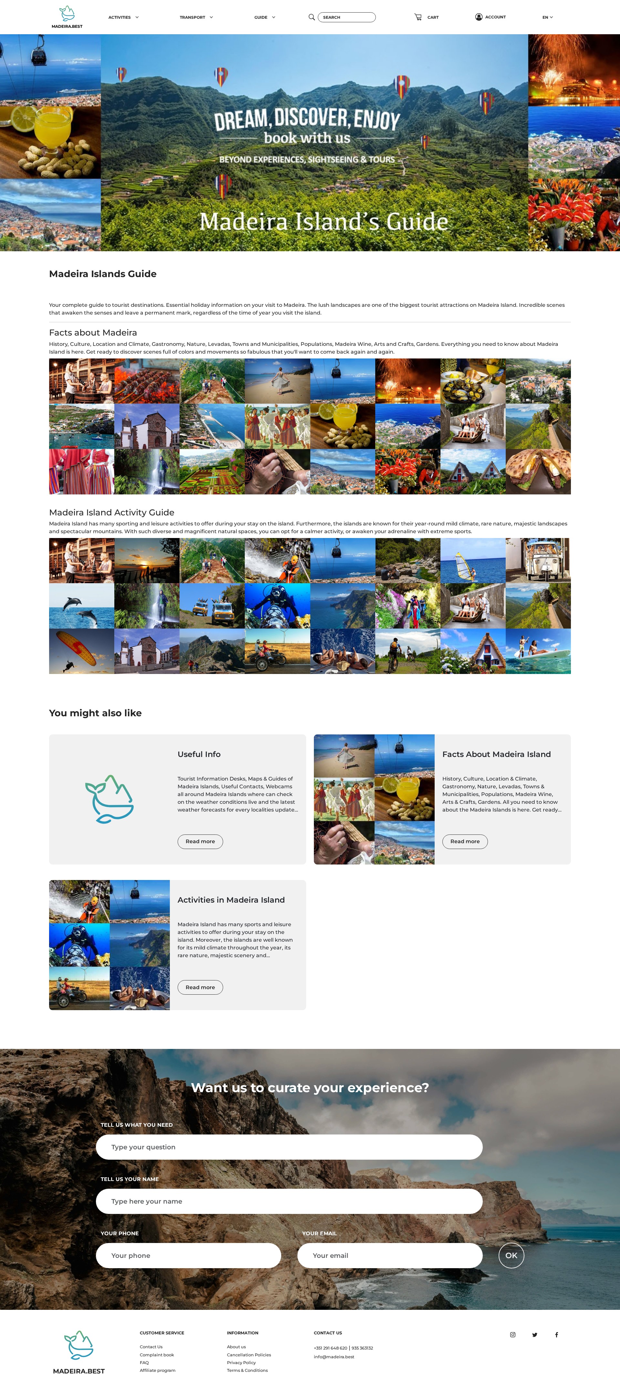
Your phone (120, 1233)
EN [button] (545, 17)
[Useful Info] (109, 799)
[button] (137, 17)
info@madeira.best (334, 1356)
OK (511, 1255)
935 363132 (362, 1348)
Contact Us (151, 1346)
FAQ (144, 1362)
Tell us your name (130, 1179)
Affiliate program (158, 1370)
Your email (319, 1233)
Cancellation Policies (249, 1354)
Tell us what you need (137, 1125)
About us (236, 1346)
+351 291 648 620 (330, 1348)
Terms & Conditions (247, 1370)
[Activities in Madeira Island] (109, 945)
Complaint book (157, 1354)
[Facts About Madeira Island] (374, 799)
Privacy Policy (241, 1362)
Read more (200, 841)
